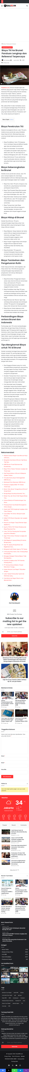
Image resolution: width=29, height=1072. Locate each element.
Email (3, 762)
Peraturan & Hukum (11, 44)
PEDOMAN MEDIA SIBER (10, 1058)
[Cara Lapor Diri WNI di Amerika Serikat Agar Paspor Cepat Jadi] (7, 713)
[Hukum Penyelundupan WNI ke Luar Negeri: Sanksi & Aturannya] (7, 695)
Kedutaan (23, 998)
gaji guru (20, 995)
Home (4, 44)
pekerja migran (16, 1003)
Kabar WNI (4, 998)
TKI (22, 1003)
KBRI (10, 998)
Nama (3, 756)
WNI (9, 1006)
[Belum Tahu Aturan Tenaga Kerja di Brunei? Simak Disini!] (5, 981)
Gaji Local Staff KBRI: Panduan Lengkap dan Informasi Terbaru (17, 839)
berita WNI (16, 992)
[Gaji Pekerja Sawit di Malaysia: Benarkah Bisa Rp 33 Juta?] (6, 831)
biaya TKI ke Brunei (14, 585)
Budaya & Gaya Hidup (7, 952)
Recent (14, 825)
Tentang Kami (14, 1061)
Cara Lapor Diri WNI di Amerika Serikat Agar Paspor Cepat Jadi (7, 719)
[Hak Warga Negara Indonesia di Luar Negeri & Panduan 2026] (21, 695)
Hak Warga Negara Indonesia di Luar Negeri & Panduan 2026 (20, 703)
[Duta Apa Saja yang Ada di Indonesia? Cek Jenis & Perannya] (6, 847)
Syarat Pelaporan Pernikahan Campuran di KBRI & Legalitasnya (6, 891)
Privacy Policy (7, 1056)
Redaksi (23, 1056)
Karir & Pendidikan (6, 956)
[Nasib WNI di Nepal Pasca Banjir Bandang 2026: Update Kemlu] (5, 969)
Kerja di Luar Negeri (6, 1003)
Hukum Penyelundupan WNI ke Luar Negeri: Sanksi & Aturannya (7, 703)
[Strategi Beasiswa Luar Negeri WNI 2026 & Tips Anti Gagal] (14, 980)
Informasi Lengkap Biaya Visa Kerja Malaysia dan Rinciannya (18, 862)
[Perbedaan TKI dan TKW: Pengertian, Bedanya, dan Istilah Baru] (6, 855)
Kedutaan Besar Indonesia (7, 1000)
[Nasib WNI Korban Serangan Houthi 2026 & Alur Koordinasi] (23, 980)
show (11, 119)
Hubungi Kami (21, 1058)
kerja (24, 1000)
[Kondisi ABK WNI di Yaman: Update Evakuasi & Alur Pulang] (7, 901)
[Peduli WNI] (10, 5)
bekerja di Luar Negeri (7, 992)
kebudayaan (15, 998)
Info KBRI (4, 954)
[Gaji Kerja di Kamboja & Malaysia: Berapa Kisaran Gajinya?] (14, 969)
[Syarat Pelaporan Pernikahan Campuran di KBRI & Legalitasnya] (7, 883)
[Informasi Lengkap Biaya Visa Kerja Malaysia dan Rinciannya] (6, 862)
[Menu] (2, 6)
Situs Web (3, 769)
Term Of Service (16, 1056)
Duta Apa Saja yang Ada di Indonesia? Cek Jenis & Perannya (18, 847)
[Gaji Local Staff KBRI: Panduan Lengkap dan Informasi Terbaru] (6, 839)
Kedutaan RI (18, 1000)
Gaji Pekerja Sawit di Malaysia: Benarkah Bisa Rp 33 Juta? (19, 831)
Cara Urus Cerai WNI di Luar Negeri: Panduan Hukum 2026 (21, 719)
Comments (24, 825)
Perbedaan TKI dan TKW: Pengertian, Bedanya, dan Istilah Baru (18, 854)
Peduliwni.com (5, 87)
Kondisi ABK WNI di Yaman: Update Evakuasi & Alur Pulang (6, 909)
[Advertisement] (14, 25)
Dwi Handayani (7, 60)
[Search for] (27, 6)
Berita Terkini (5, 949)
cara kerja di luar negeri (7, 995)
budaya (22, 992)
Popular (5, 825)
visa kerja (4, 1006)
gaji (15, 995)
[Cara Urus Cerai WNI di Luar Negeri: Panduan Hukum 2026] (21, 713)
